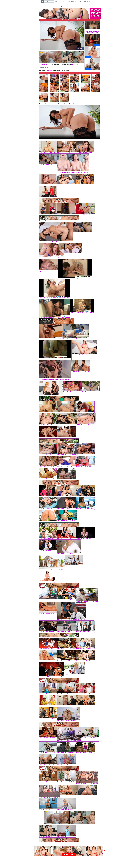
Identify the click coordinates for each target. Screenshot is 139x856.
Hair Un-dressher (86, 705)
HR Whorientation (49, 424)
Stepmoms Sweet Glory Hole (70, 454)
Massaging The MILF (87, 412)
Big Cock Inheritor (49, 781)
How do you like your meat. (89, 752)
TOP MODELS (77, 1)
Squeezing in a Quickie (88, 508)
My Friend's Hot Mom (50, 184)
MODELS (57, 1)
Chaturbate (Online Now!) (92, 32)
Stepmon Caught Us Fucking (84, 371)
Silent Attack (48, 705)
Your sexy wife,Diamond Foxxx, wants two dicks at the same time (59, 241)
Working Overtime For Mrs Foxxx (78, 674)
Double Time (74, 565)
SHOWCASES (63, 1)
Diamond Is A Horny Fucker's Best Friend (73, 553)
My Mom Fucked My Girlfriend (71, 424)
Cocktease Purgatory (87, 538)
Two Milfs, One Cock (50, 538)
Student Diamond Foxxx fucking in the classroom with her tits (58, 358)
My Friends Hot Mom (76, 64)
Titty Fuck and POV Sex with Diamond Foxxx (88, 354)
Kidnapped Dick (68, 631)
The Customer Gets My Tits (89, 648)
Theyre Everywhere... (69, 809)
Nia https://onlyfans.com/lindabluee (92, 31)
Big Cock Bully (49, 164)
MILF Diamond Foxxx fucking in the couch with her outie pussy (79, 278)
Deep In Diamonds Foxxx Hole (52, 521)
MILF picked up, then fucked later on (90, 601)
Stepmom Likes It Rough (70, 466)
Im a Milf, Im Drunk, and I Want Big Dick (73, 740)
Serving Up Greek (68, 660)
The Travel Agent (91, 737)
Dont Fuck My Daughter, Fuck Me (53, 797)
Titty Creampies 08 (50, 478)
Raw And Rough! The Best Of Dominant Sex (55, 257)
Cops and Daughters (50, 496)
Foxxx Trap (67, 764)
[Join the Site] (70, 13)
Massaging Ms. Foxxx (74, 391)
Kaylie (40, 271)
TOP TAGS (84, 1)
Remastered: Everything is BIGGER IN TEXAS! (55, 569)
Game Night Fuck (70, 795)
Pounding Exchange (50, 836)
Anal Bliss (67, 412)
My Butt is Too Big (89, 795)
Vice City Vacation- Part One (70, 479)
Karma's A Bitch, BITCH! (51, 718)
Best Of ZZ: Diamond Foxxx (86, 232)
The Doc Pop (86, 631)
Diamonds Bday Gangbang (51, 582)
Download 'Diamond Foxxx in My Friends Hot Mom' (69, 19)
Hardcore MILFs (49, 508)
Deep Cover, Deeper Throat (89, 496)
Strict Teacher (49, 809)
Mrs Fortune (48, 693)
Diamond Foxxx (44, 64)
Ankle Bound (67, 693)
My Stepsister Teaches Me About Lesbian (54, 395)
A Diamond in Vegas (69, 752)
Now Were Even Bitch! (69, 781)
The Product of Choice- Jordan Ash (90, 783)
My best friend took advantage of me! (72, 720)
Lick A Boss (67, 437)
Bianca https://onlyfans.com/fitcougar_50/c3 (67, 172)
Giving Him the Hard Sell (71, 520)
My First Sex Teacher (50, 197)
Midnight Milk (86, 454)
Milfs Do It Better (68, 538)
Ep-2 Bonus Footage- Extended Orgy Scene (55, 676)
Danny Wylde (47, 67)
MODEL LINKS (70, 1)
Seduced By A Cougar (50, 152)
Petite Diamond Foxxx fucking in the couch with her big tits (58, 297)
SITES (88, 1)
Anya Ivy (65, 253)
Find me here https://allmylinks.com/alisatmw (49, 379)
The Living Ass (68, 705)
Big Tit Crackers (49, 660)
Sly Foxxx (66, 836)
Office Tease (67, 508)
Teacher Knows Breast (50, 613)
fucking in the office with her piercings (86, 312)
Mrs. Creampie (68, 152)
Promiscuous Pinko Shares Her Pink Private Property (75, 619)
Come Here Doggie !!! (50, 764)
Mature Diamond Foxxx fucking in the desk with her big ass (58, 317)
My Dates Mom (49, 437)
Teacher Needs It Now (69, 496)
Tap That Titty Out (49, 648)
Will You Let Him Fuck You (73, 253)
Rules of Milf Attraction (50, 737)
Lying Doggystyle (49, 454)
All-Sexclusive (92, 391)
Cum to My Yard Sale (50, 466)
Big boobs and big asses (51, 599)
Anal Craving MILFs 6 (50, 412)
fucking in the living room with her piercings (79, 338)
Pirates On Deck (86, 660)
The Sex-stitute (49, 550)
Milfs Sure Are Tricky (87, 693)
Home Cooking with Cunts (70, 599)
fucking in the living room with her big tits (54, 338)
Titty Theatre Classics (50, 631)
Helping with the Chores (70, 648)
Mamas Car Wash (87, 424)
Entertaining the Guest (50, 752)
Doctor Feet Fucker (87, 466)
